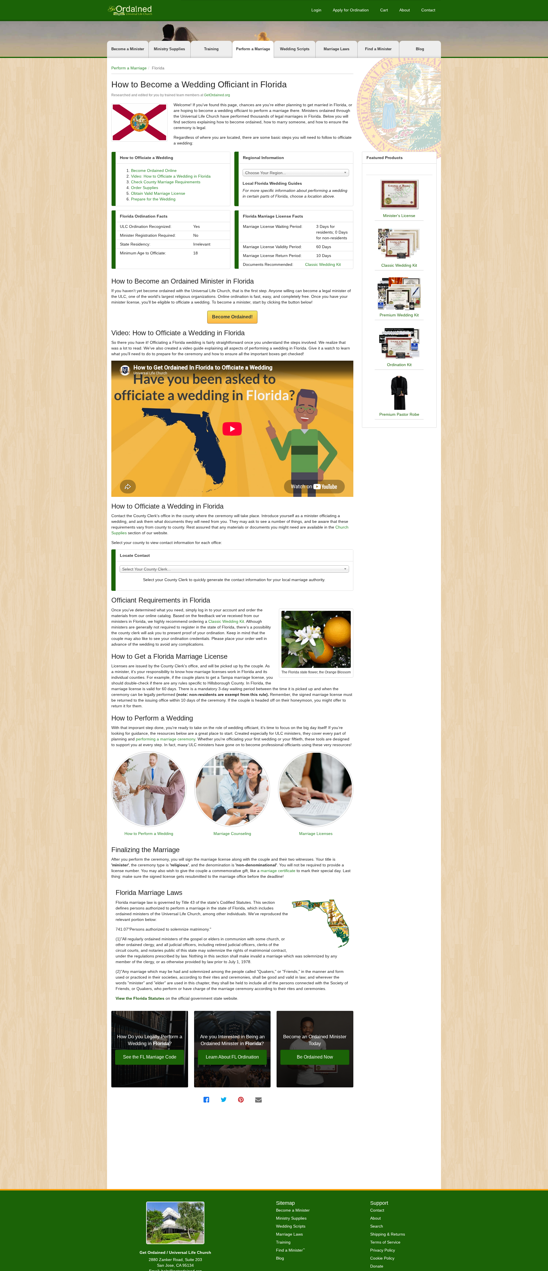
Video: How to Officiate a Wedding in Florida (171, 176)
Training (211, 49)
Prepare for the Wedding (153, 199)
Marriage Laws (336, 49)
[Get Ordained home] (129, 9)
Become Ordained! (232, 316)
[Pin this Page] (242, 1100)
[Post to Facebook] (207, 1100)
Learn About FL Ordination (232, 1057)
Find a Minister (378, 49)
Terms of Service (385, 1242)
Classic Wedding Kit (323, 264)
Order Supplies (144, 187)
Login (316, 10)
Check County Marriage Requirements (165, 182)
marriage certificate (278, 870)
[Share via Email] (259, 1100)
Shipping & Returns (387, 1234)
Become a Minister (127, 49)
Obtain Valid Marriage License (158, 193)
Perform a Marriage (253, 49)
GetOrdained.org (217, 95)
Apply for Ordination (351, 10)
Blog (420, 49)
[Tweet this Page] (224, 1100)
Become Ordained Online (154, 170)
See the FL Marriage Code (149, 1057)
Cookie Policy (382, 1258)
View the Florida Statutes (141, 998)
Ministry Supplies (169, 49)
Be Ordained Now (315, 1057)
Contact (428, 10)
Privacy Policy (382, 1250)
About (404, 10)
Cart (384, 10)
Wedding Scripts (294, 49)
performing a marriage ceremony (165, 739)
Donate (376, 1266)
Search (376, 1226)
